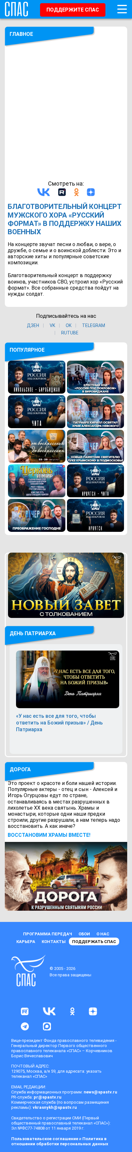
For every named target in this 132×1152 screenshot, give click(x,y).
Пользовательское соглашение (44, 1138)
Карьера (25, 941)
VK (52, 325)
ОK (68, 325)
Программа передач (47, 934)
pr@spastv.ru (48, 1097)
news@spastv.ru (100, 1092)
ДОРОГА (20, 769)
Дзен (33, 325)
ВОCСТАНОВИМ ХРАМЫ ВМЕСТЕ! (49, 835)
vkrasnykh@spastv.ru (55, 1107)
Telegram (93, 325)
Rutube (69, 332)
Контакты (54, 941)
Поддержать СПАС (94, 941)
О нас (102, 934)
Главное (21, 34)
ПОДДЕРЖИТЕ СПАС (72, 10)
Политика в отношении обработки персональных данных (59, 1141)
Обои (84, 934)
